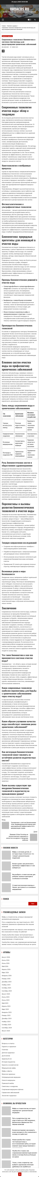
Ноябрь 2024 (6, 1021)
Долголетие (6, 1056)
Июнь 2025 (5, 1000)
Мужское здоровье (8, 1074)
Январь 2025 (6, 1015)
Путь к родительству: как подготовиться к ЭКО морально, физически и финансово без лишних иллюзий (18, 924)
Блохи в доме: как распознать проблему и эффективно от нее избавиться (6, 866)
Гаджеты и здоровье (9, 1046)
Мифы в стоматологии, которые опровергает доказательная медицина (6, 1110)
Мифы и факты (7, 1071)
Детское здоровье (8, 1053)
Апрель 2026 (6, 969)
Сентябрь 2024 (7, 1028)
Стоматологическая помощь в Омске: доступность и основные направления (6, 887)
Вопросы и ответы (8, 1043)
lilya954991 (6, 47)
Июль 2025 (5, 997)
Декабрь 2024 (6, 1018)
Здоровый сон (7, 1059)
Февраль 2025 (7, 1012)
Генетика (5, 1049)
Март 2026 (5, 972)
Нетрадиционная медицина (11, 1077)
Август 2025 (6, 994)
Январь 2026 (6, 979)
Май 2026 (5, 966)
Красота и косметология (10, 1065)
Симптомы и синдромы (10, 1086)
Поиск (6, 899)
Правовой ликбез (8, 1083)
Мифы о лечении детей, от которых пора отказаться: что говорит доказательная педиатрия (6, 855)
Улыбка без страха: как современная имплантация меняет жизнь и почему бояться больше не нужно (6, 1154)
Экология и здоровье (7, 36)
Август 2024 (6, 1031)
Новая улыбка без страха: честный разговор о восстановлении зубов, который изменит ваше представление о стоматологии (18, 937)
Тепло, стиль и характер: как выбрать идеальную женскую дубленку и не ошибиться (6, 1164)
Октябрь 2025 (6, 988)
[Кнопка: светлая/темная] (29, 20)
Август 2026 (6, 957)
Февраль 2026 (7, 975)
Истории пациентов (8, 1062)
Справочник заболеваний (10, 1092)
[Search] (35, 19)
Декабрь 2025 (6, 982)
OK (19, 1174)
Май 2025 (5, 1003)
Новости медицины (8, 1080)
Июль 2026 (5, 960)
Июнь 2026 (5, 963)
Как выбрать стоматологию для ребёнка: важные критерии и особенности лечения (6, 876)
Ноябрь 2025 (6, 985)
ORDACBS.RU (19, 9)
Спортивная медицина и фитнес (12, 1089)
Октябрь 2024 (6, 1025)
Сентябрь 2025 (7, 991)
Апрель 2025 (6, 1006)
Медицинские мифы (9, 1068)
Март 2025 (5, 1009)
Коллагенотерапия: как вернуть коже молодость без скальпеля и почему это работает (6, 1132)
